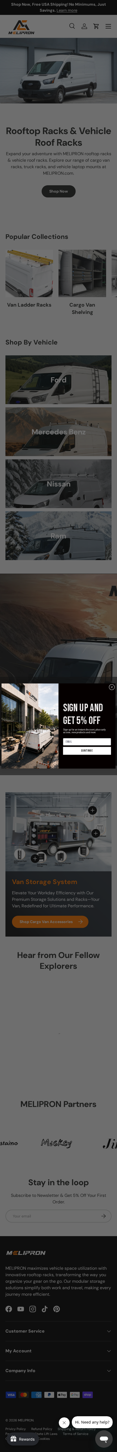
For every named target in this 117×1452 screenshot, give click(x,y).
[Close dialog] (112, 687)
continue (87, 750)
